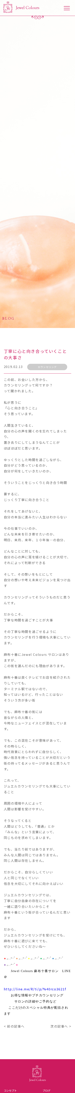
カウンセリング (47, 367)
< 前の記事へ (14, 1026)
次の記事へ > (60, 1026)
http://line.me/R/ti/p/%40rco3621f (35, 989)
